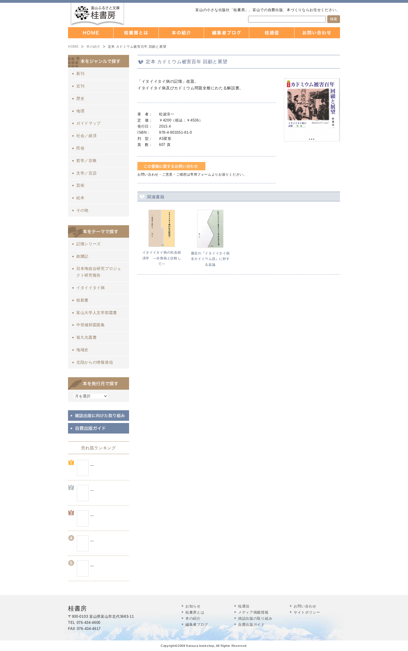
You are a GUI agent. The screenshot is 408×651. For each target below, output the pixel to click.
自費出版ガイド (251, 624)
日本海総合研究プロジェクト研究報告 (98, 271)
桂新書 (82, 300)
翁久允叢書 (86, 337)
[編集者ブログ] (226, 32)
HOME (73, 47)
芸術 (80, 185)
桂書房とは (195, 612)
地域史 (82, 350)
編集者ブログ (196, 624)
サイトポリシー (307, 612)
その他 (82, 210)
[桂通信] (271, 32)
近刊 (80, 86)
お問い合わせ (305, 606)
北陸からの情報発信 (94, 362)
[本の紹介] (181, 32)
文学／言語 (86, 173)
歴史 (80, 98)
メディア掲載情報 (253, 612)
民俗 (80, 148)
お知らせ (193, 606)
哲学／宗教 (86, 160)
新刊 (80, 73)
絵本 (80, 198)
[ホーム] (91, 32)
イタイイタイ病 (90, 287)
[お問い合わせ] (317, 32)
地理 (80, 111)
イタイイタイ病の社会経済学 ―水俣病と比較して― (161, 258)
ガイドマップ (88, 123)
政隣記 (82, 256)
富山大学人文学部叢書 (96, 312)
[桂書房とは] (136, 32)
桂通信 (244, 606)
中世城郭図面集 (90, 325)
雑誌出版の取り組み (255, 618)
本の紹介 (93, 47)
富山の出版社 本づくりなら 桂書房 (97, 14)
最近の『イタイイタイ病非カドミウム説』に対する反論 (210, 259)
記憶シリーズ (88, 244)
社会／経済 (86, 135)
